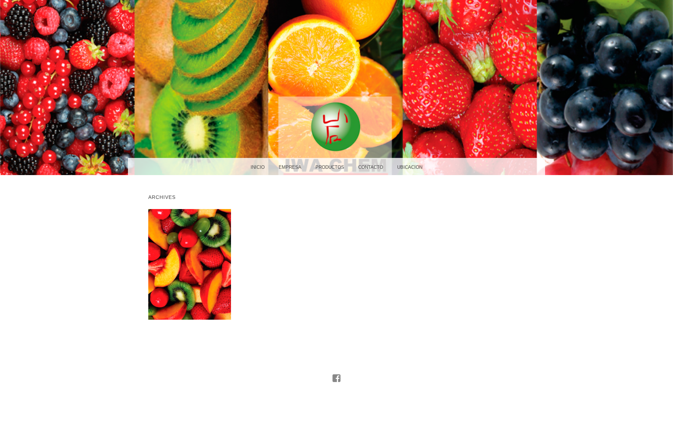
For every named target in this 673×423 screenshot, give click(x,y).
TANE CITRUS (189, 264)
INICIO (258, 167)
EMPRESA (290, 167)
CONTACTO (370, 167)
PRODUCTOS (329, 167)
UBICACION (409, 167)
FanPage (336, 394)
